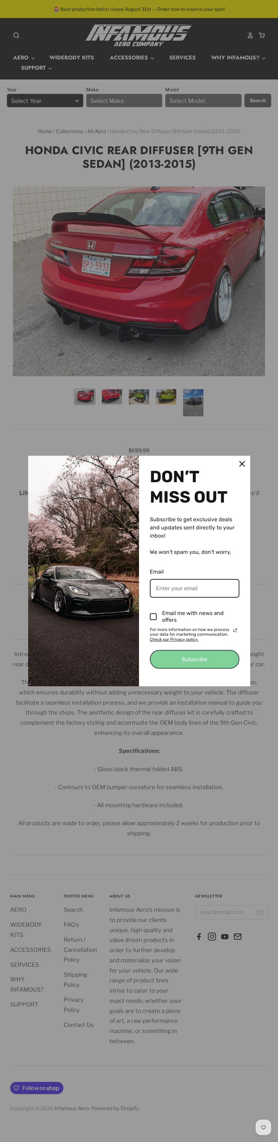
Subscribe (194, 659)
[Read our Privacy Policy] (235, 630)
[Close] (242, 464)
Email (157, 571)
